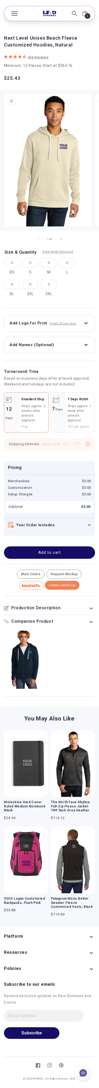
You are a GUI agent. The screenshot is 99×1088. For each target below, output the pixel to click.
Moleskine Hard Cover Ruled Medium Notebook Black (25, 806)
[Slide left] (38, 239)
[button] (14, 13)
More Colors (31, 574)
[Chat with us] (83, 1073)
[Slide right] (61, 239)
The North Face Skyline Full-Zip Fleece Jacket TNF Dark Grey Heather (70, 806)
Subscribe (31, 1033)
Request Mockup (64, 574)
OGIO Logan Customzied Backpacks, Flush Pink (24, 901)
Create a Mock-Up (62, 585)
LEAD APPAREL (35, 1078)
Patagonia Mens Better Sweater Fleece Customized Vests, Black (72, 903)
